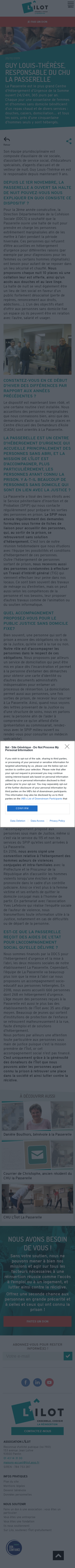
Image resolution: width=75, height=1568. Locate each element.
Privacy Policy (57, 820)
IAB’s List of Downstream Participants (41, 798)
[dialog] (37, 784)
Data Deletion (17, 820)
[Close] (68, 747)
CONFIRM (22, 808)
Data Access (37, 820)
